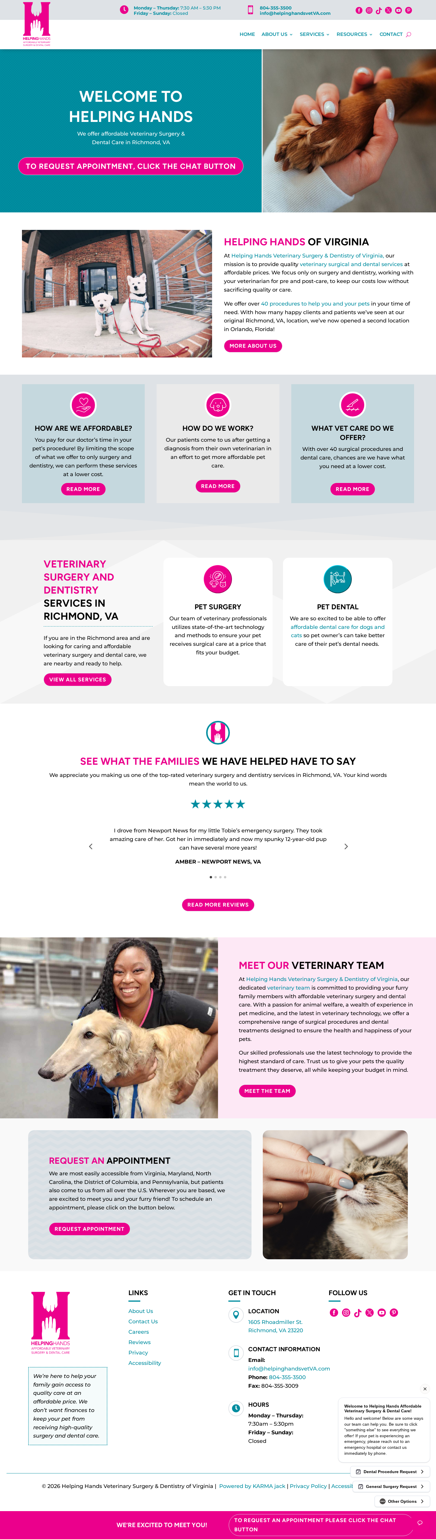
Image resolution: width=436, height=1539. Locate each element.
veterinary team (288, 988)
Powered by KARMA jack (252, 1486)
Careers (138, 1332)
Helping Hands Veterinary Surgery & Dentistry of (311, 979)
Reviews (139, 1342)
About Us (274, 34)
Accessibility (144, 1363)
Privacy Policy (308, 1486)
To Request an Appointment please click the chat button (315, 1525)
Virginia (387, 979)
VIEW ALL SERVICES (77, 679)
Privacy (138, 1352)
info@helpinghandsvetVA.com (295, 13)
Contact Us (143, 1321)
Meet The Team (267, 1091)
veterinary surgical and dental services (351, 264)
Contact (391, 34)
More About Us (253, 346)
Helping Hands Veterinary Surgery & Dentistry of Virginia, (307, 255)
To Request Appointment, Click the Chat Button (131, 166)
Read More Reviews (218, 905)
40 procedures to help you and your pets (315, 304)
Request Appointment (90, 1229)
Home (247, 34)
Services (312, 34)
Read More (83, 489)
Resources (352, 34)
